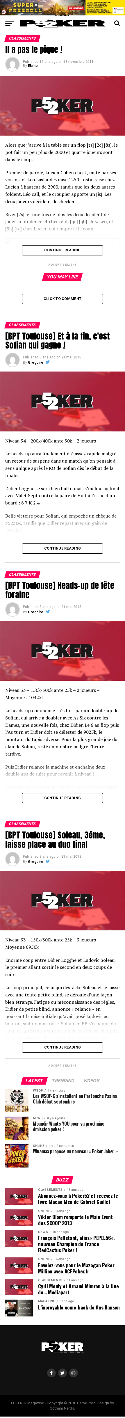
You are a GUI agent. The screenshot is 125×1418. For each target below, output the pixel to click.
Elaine (33, 66)
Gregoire (35, 362)
